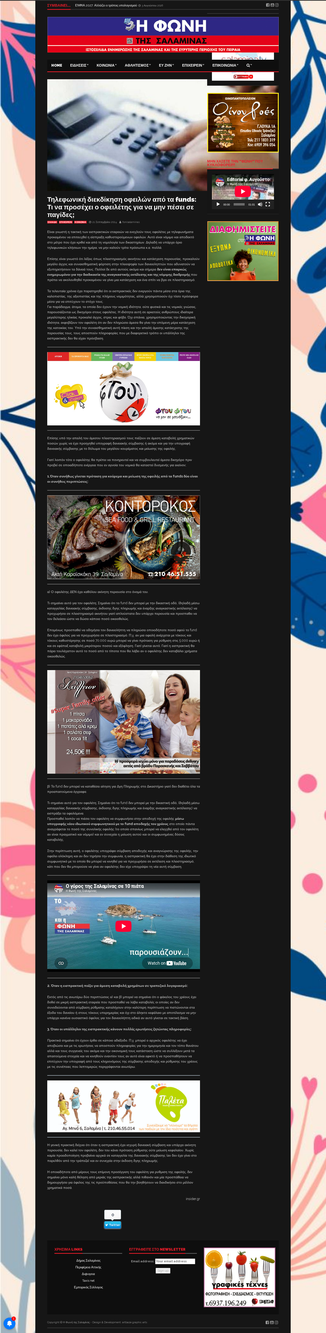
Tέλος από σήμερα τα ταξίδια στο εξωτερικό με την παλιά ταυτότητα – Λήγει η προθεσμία (135, 5)
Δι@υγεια (88, 1274)
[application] (243, 191)
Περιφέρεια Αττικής (88, 1267)
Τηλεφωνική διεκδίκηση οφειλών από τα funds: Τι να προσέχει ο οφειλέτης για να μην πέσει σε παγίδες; (121, 207)
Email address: (143, 1261)
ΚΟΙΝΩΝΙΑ (106, 65)
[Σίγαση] (260, 204)
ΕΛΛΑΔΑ (52, 222)
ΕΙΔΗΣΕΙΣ (78, 65)
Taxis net (88, 1280)
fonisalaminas (131, 222)
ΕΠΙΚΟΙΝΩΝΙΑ (224, 65)
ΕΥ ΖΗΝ (165, 65)
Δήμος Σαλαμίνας (88, 1260)
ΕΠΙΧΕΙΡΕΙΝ (192, 65)
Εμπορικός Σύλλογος (88, 1287)
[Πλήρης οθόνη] (267, 204)
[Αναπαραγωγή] (218, 204)
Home (56, 65)
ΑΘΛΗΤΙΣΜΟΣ (137, 65)
